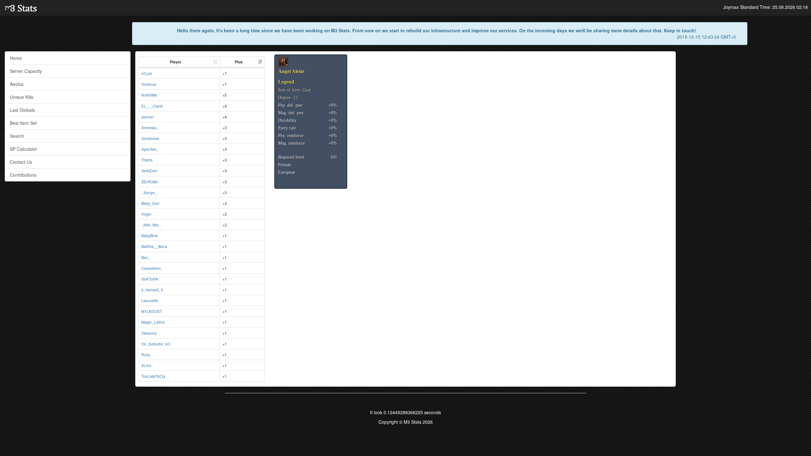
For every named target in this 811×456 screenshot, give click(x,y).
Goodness (150, 138)
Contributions (23, 175)
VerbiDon (149, 170)
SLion (146, 365)
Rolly (145, 354)
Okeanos (149, 333)
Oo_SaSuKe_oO (155, 343)
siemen (147, 116)
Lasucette (149, 300)
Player (176, 62)
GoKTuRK (149, 279)
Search (17, 136)
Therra (147, 159)
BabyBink (149, 235)
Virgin (146, 214)
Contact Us (21, 162)
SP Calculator (23, 149)
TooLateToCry (153, 376)
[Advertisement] (743, 95)
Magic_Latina (153, 322)
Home (16, 58)
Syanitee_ (150, 149)
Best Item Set (23, 123)
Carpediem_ (152, 268)
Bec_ (145, 257)
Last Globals (22, 110)
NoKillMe (149, 95)
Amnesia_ (150, 127)
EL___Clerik (152, 106)
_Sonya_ (149, 192)
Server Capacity (26, 71)
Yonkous (148, 84)
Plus (239, 62)
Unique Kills (21, 97)
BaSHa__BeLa (154, 246)
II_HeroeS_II (152, 289)
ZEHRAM (149, 181)
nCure (146, 73)
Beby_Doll (150, 203)
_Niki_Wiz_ (151, 224)
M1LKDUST (151, 311)
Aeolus (16, 84)
